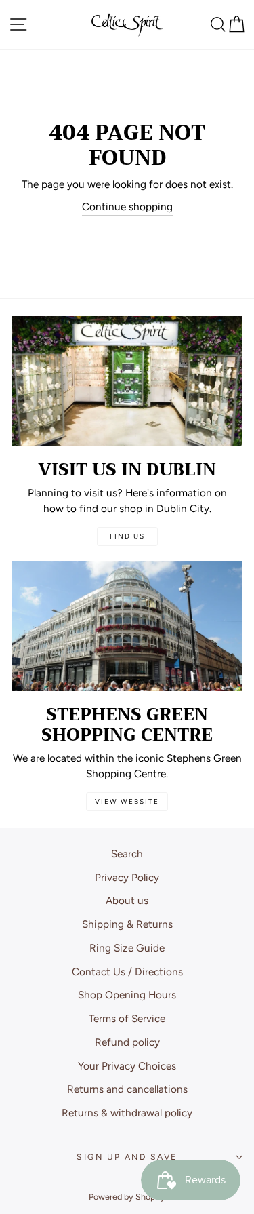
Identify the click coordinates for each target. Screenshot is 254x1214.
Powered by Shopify (127, 1197)
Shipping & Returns (127, 924)
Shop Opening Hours (127, 994)
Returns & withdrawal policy (127, 1112)
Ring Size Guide (127, 947)
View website (127, 801)
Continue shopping (127, 206)
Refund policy (127, 1042)
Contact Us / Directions (127, 971)
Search (127, 853)
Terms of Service (127, 1018)
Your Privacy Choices (127, 1065)
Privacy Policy (127, 877)
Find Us (127, 536)
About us (127, 900)
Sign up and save (127, 1157)
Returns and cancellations (127, 1088)
